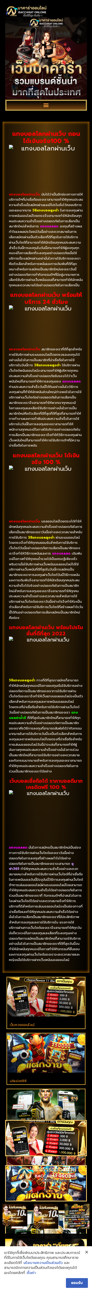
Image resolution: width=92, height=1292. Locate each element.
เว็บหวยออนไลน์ (22, 1025)
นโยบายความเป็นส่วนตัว (43, 1263)
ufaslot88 (18, 1081)
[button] (46, 105)
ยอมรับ (77, 1283)
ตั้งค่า (31, 1273)
